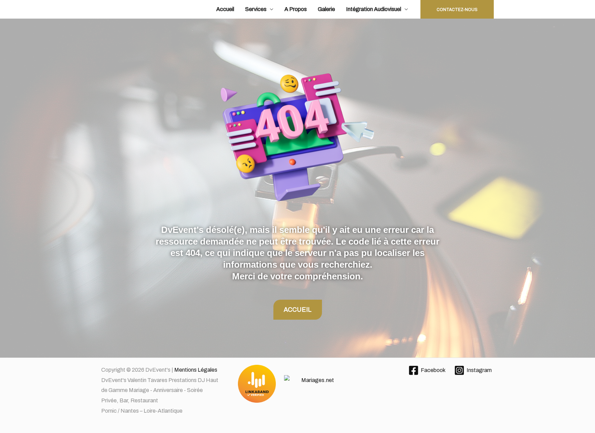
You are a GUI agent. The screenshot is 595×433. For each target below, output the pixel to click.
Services (256, 9)
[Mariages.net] (297, 384)
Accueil (225, 9)
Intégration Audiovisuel (373, 9)
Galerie (326, 9)
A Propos (295, 9)
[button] (457, 9)
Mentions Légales (195, 370)
